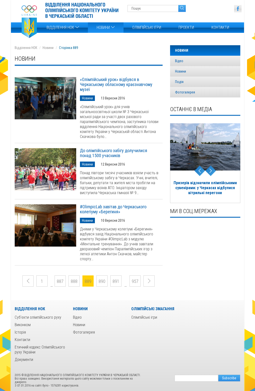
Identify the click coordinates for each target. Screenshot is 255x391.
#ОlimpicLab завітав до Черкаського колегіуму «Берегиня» (113, 209)
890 (102, 281)
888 (74, 281)
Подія (179, 82)
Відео (179, 61)
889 (88, 281)
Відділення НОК (61, 27)
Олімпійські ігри (146, 27)
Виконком (23, 324)
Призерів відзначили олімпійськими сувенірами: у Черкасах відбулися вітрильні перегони (205, 187)
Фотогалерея (185, 92)
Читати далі (45, 98)
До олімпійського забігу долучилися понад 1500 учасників (113, 153)
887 (60, 281)
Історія (20, 332)
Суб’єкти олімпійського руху (38, 317)
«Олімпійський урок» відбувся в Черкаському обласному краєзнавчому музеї (116, 84)
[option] (205, 163)
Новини (104, 27)
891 (116, 281)
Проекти (186, 27)
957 (135, 281)
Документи (24, 359)
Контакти (220, 27)
